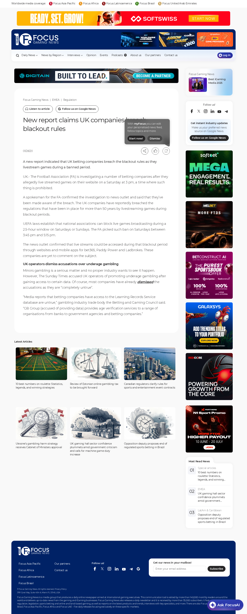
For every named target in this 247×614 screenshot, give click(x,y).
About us (135, 55)
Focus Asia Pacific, (33, 606)
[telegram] (226, 111)
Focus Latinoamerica (31, 576)
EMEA (55, 99)
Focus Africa (26, 570)
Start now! (136, 138)
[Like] (155, 151)
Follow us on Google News (208, 137)
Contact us (171, 55)
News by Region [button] (51, 55)
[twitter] (198, 111)
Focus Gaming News (35, 99)
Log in (227, 55)
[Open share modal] (144, 151)
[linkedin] (212, 111)
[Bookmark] (166, 151)
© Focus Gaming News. (27, 589)
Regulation (70, 99)
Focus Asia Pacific (30, 563)
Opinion (91, 55)
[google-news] (138, 569)
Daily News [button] (28, 55)
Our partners (153, 55)
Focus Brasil (26, 583)
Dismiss (155, 138)
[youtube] (219, 111)
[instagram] (205, 111)
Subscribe (216, 568)
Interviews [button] (73, 55)
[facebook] (192, 111)
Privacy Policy (60, 589)
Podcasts (117, 55)
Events (104, 55)
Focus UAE (66, 606)
